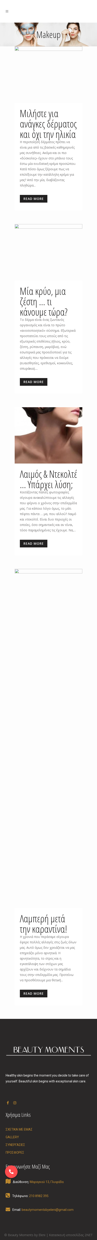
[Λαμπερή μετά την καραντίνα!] (48, 738)
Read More (33, 198)
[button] (11, 1171)
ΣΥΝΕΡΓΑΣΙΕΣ (15, 1145)
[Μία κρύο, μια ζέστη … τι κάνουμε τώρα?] (48, 252)
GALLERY (12, 1137)
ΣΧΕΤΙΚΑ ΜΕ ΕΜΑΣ (19, 1129)
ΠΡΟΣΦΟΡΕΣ (15, 1152)
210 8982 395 (38, 1196)
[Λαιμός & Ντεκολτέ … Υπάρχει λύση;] (48, 435)
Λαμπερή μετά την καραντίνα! (43, 924)
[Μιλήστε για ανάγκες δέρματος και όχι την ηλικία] (48, 74)
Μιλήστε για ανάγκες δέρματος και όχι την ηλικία (48, 123)
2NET (89, 1235)
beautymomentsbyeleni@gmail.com (48, 1210)
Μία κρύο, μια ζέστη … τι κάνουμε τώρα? (43, 301)
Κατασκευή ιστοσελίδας (66, 1235)
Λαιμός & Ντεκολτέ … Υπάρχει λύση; (48, 479)
